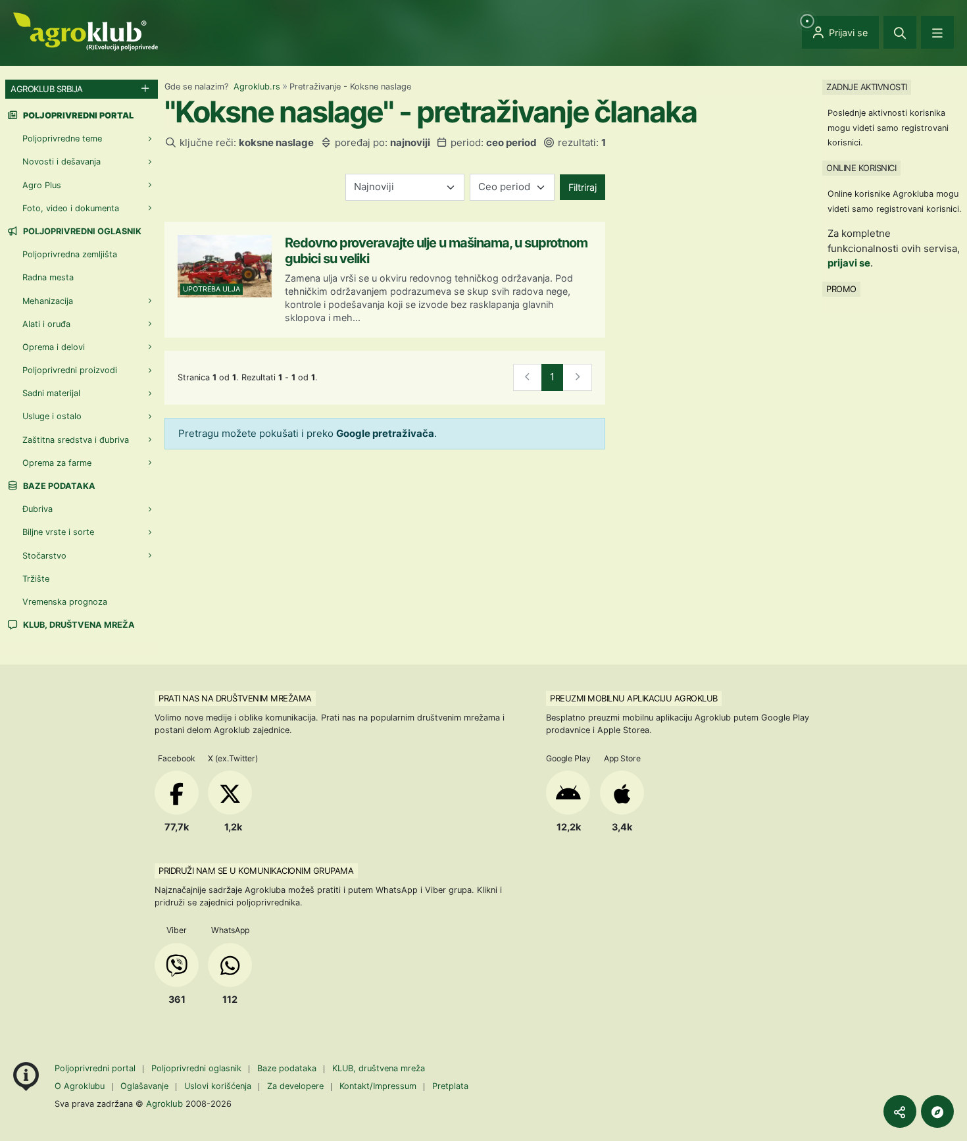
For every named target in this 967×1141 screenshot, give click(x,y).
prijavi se (849, 263)
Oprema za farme (56, 463)
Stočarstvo (44, 556)
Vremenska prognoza (64, 602)
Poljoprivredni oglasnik (81, 231)
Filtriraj (582, 187)
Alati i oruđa (46, 324)
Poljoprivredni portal (96, 1068)
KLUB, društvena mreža (78, 625)
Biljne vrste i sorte (58, 532)
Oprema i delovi (53, 347)
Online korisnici (861, 168)
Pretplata (450, 1086)
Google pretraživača (385, 433)
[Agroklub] (85, 30)
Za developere (295, 1086)
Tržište (35, 579)
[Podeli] (899, 1111)
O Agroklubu (80, 1086)
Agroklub (164, 1103)
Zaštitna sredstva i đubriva (75, 440)
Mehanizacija (47, 301)
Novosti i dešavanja (61, 161)
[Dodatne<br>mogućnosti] (937, 1111)
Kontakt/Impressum (377, 1086)
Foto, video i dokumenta (70, 208)
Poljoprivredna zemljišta (69, 254)
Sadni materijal (51, 393)
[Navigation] (937, 32)
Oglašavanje (144, 1086)
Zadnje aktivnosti (866, 87)
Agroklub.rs (257, 86)
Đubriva (37, 509)
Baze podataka (58, 486)
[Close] (899, 32)
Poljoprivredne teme (62, 138)
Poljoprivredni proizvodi (69, 370)
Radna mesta (48, 277)
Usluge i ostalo (52, 416)
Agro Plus (41, 185)
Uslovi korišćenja (217, 1086)
